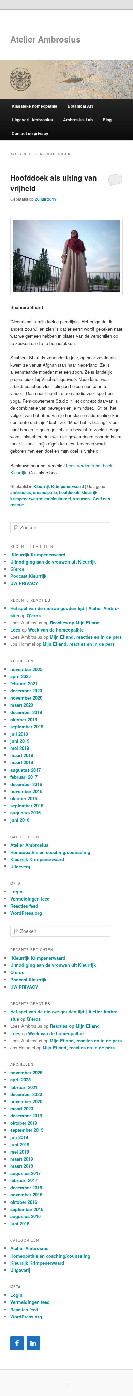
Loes (15, 629)
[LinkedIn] (33, 1343)
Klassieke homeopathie (34, 106)
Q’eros (17, 569)
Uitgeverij (20, 866)
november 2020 (26, 697)
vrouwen (81, 498)
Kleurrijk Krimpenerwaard (58, 486)
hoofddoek (69, 492)
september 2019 (26, 726)
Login (16, 891)
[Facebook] (17, 1343)
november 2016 (26, 791)
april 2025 (20, 676)
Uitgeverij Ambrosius (32, 120)
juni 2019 (19, 741)
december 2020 (26, 690)
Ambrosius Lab (78, 120)
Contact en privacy (30, 133)
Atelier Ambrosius (45, 39)
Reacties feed (24, 906)
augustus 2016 (25, 812)
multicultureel (57, 498)
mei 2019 (19, 748)
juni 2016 (19, 820)
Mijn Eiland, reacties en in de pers (86, 637)
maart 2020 (21, 705)
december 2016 (26, 784)
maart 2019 (21, 755)
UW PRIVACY (24, 583)
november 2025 (26, 669)
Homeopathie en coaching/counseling (50, 852)
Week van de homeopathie (56, 629)
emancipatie (45, 492)
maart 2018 (21, 762)
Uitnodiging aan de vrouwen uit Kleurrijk (53, 561)
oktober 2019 (23, 719)
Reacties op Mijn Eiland (75, 622)
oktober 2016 (23, 798)
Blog (107, 120)
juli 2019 (19, 733)
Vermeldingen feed (30, 898)
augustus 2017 (25, 770)
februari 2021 (24, 683)
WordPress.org (26, 913)
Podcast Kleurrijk (28, 576)
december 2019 (26, 712)
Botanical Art (80, 106)
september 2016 (26, 805)
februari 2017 (24, 777)
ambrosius (20, 492)
